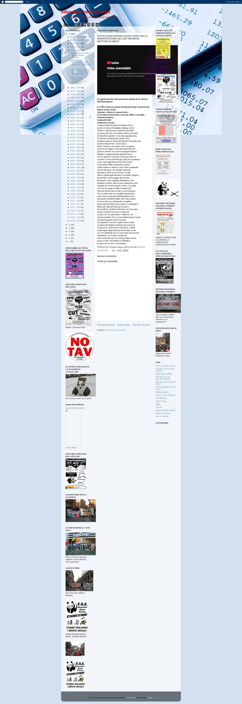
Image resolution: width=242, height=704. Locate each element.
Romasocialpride (162, 392)
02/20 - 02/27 (76, 40)
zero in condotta (162, 416)
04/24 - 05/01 (76, 104)
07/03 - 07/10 (76, 138)
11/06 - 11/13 (75, 197)
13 (69, 228)
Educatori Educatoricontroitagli (75, 408)
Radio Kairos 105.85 (164, 374)
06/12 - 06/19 (76, 128)
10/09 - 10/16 (76, 184)
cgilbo (158, 404)
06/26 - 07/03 (76, 134)
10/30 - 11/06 (75, 194)
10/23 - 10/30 (76, 191)
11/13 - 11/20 (75, 201)
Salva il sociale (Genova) (165, 395)
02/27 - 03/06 (76, 44)
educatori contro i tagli (85, 11)
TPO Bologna (161, 398)
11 (69, 34)
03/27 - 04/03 (76, 91)
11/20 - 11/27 (75, 204)
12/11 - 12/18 (75, 214)
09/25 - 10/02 (76, 177)
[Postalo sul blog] (120, 250)
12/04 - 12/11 (75, 211)
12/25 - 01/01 (76, 221)
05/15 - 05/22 (76, 114)
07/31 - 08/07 (76, 151)
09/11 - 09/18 (75, 171)
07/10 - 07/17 (76, 141)
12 (69, 225)
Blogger (150, 698)
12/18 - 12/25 (76, 217)
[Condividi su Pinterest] (127, 250)
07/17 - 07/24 (76, 144)
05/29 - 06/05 (76, 121)
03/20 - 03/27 (76, 88)
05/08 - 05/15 (76, 111)
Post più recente (106, 324)
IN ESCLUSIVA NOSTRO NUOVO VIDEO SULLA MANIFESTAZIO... (80, 72)
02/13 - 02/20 (76, 37)
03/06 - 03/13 (76, 47)
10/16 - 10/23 (76, 187)
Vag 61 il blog (161, 401)
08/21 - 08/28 (76, 161)
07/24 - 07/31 (76, 148)
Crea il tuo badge (71, 447)
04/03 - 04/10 (76, 94)
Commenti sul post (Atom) (115, 330)
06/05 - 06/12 (76, 124)
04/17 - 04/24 (76, 101)
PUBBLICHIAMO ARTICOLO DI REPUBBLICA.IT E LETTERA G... (78, 81)
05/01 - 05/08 (76, 108)
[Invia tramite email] (117, 250)
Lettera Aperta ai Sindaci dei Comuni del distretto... (79, 55)
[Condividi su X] (122, 250)
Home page (123, 324)
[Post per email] (113, 250)
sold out (159, 407)
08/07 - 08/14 (76, 154)
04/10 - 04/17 (76, 98)
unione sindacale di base (165, 410)
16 (69, 238)
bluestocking (131, 698)
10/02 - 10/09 (76, 181)
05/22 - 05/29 (76, 118)
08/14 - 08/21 (76, 158)
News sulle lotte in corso (165, 366)
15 (69, 235)
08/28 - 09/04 (76, 164)
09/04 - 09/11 (75, 167)
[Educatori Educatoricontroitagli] (73, 445)
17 (69, 241)
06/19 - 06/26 (76, 131)
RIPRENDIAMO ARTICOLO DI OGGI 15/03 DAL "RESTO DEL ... (80, 64)
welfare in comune (163, 413)
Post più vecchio (141, 324)
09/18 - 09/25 (76, 174)
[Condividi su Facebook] (125, 250)
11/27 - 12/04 (75, 207)
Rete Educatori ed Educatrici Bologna (163, 378)
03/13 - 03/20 (76, 50)
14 (69, 231)
